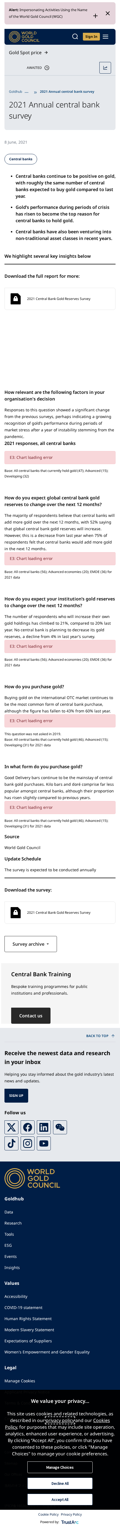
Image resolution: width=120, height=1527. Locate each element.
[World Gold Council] (24, 36)
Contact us (30, 1016)
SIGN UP (16, 1095)
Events (10, 1256)
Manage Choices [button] (60, 1467)
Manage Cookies (19, 1380)
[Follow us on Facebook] (28, 1127)
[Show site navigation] (105, 36)
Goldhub (15, 91)
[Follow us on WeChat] (60, 1127)
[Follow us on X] (11, 1127)
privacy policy (60, 1420)
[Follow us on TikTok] (11, 1143)
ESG (8, 1245)
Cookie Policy (48, 1514)
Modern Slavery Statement (29, 1329)
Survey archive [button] (29, 944)
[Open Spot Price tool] (105, 68)
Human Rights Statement (28, 1318)
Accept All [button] (60, 1499)
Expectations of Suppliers (28, 1340)
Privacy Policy (71, 1514)
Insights (12, 1267)
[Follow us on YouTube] (44, 1143)
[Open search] (75, 36)
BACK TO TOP (97, 1035)
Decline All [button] (60, 1483)
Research (13, 1223)
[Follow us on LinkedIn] (44, 1127)
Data (8, 1212)
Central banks (20, 159)
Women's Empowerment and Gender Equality (47, 1352)
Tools (9, 1234)
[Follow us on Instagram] (28, 1143)
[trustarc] (70, 1522)
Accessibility (15, 1296)
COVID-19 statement (23, 1307)
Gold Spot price (25, 52)
